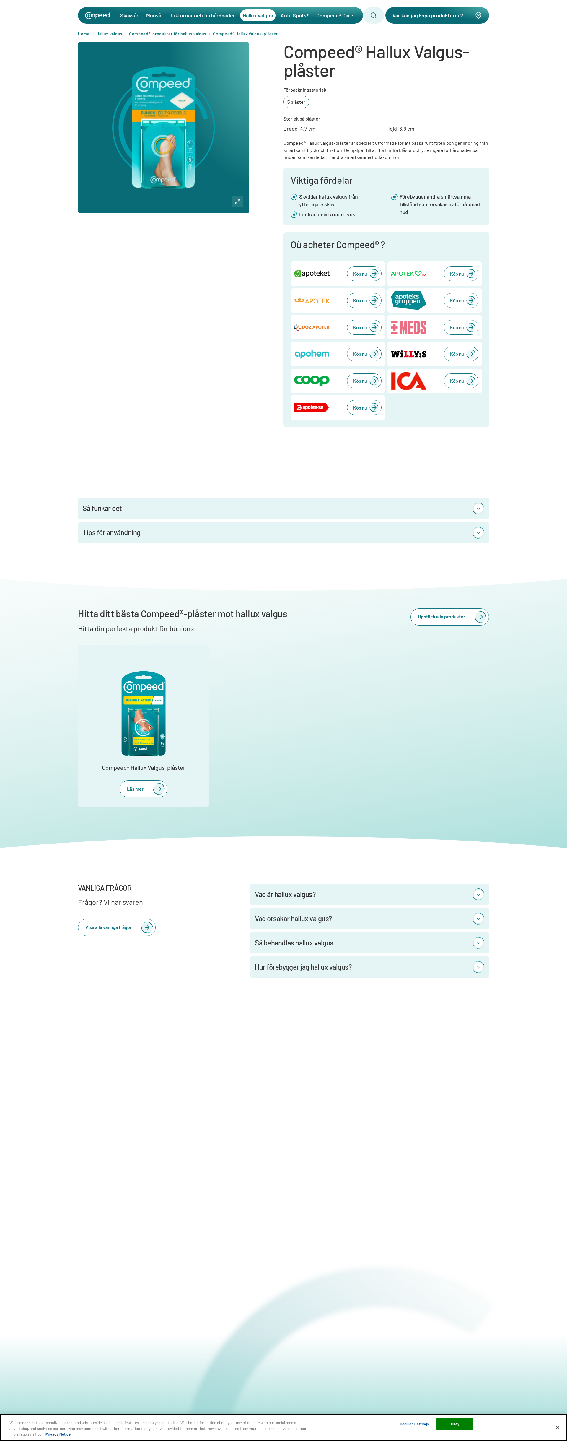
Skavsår (129, 15)
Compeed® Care (334, 15)
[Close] (557, 1427)
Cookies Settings (414, 1423)
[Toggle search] (373, 15)
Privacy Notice (58, 1434)
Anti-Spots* (295, 15)
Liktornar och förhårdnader (203, 15)
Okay (455, 1423)
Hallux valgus (258, 15)
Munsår (154, 15)
